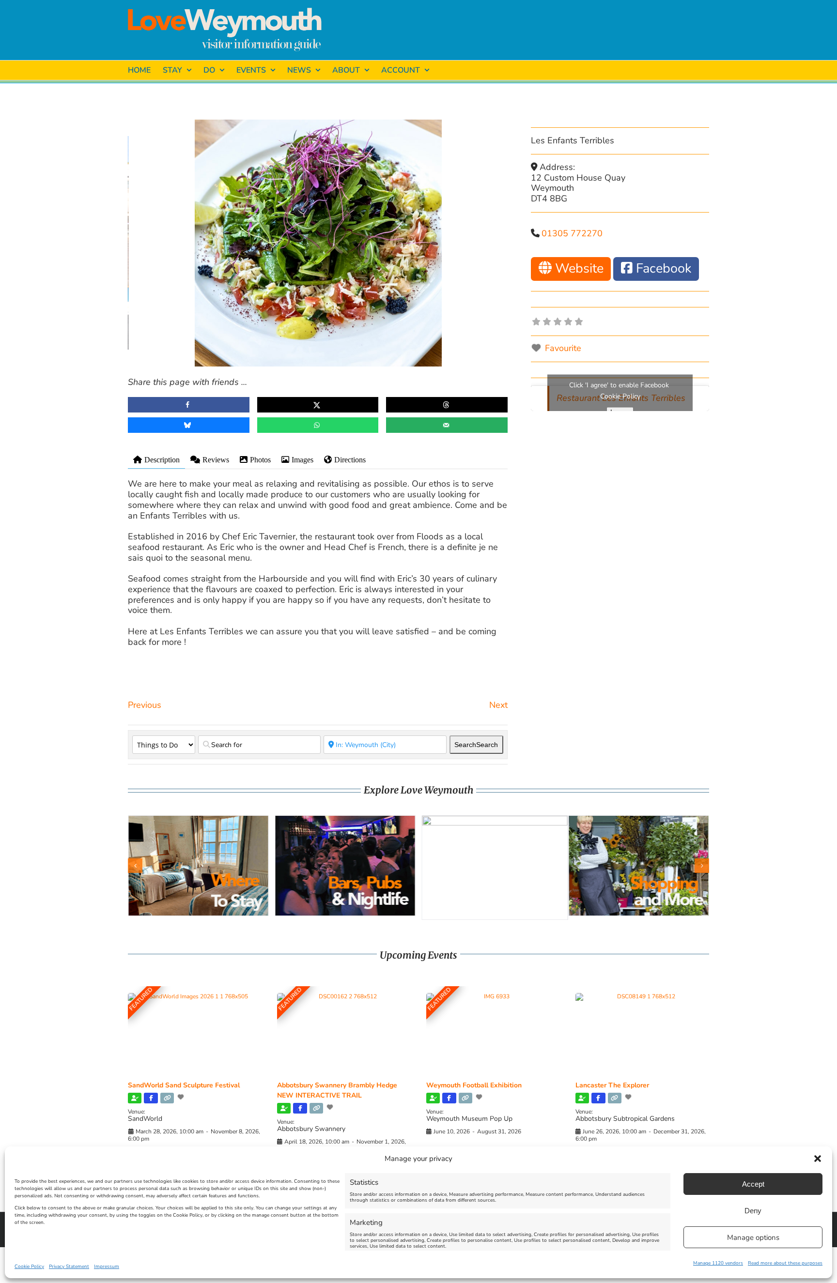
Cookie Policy (29, 1266)
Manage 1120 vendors (718, 1263)
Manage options (753, 1237)
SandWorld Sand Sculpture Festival (184, 1085)
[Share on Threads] (447, 404)
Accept (753, 1184)
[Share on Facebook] (188, 404)
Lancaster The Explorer (612, 1085)
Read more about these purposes (785, 1263)
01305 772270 (572, 233)
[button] (817, 1158)
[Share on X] (318, 404)
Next (498, 705)
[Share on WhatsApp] (318, 425)
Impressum (106, 1266)
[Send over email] (447, 425)
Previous (144, 705)
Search (476, 744)
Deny (752, 1211)
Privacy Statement (69, 1266)
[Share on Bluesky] (188, 425)
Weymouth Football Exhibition (474, 1085)
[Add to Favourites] (182, 1097)
